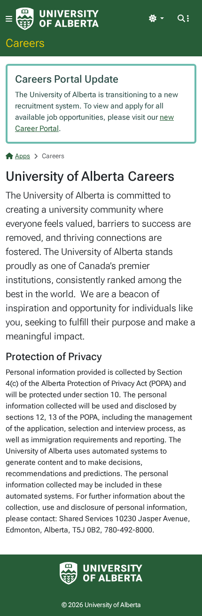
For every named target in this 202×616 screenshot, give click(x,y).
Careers (25, 43)
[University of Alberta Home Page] (57, 19)
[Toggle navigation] (9, 19)
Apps (22, 156)
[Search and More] (183, 19)
